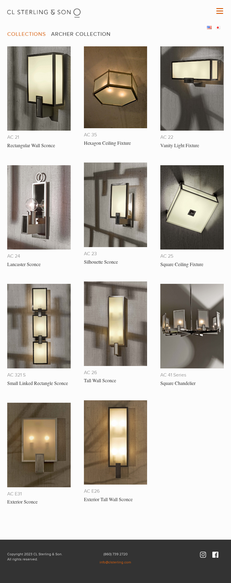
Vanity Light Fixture (179, 145)
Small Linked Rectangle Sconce (37, 383)
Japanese (217, 27)
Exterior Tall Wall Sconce (108, 499)
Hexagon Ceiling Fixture (107, 143)
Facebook (215, 555)
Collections (26, 34)
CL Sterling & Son (44, 11)
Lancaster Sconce (24, 264)
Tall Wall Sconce (100, 380)
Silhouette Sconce (101, 262)
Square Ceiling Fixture (181, 264)
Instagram (203, 555)
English (209, 27)
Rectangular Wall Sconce (31, 145)
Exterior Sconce (22, 501)
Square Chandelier (178, 383)
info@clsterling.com (115, 562)
